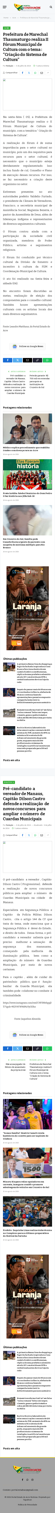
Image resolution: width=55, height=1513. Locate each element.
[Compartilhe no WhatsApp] (35, 72)
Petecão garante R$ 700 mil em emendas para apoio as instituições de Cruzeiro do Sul (40, 381)
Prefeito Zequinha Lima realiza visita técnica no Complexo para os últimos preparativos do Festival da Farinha (27, 1233)
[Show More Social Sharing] (48, 72)
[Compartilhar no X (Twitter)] (29, 72)
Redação (9, 66)
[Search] (50, 7)
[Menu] (4, 7)
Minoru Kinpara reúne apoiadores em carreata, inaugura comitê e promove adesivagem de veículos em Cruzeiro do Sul (26, 1184)
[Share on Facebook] (22, 72)
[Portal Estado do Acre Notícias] (27, 7)
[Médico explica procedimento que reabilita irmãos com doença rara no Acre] (27, 428)
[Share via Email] (41, 72)
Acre (6, 28)
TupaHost (27, 1500)
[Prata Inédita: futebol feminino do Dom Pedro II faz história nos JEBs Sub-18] (27, 474)
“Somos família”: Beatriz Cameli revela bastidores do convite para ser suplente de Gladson (25, 1136)
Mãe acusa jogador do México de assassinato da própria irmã (15, 1067)
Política (9, 782)
